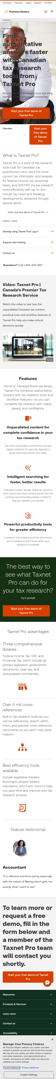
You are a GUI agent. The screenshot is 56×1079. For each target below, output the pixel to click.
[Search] (52, 11)
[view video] (28, 348)
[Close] (52, 1039)
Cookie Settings (28, 1075)
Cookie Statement (12, 1068)
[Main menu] (45, 11)
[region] (28, 1057)
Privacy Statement (30, 1068)
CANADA (7, 20)
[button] (28, 994)
